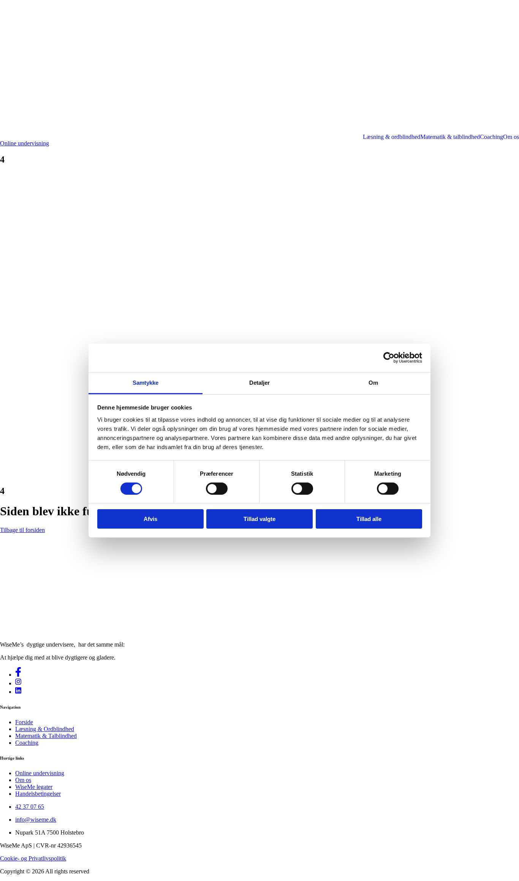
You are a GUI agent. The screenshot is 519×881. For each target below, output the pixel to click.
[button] (24, 143)
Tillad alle (368, 519)
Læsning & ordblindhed (391, 137)
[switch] (217, 489)
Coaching (491, 137)
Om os (511, 137)
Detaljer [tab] (259, 382)
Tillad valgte (259, 519)
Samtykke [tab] (146, 382)
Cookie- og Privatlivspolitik (33, 858)
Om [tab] (373, 382)
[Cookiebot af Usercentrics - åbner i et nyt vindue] (389, 357)
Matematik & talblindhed (450, 137)
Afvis (150, 519)
